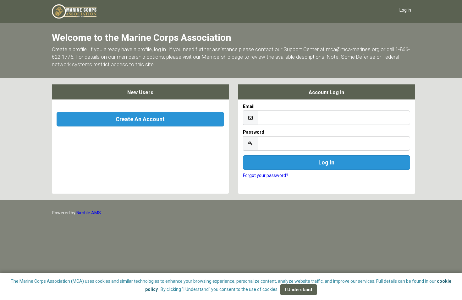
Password (253, 132)
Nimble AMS (88, 212)
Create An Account (140, 119)
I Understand (298, 289)
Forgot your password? (265, 175)
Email (249, 106)
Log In (405, 10)
